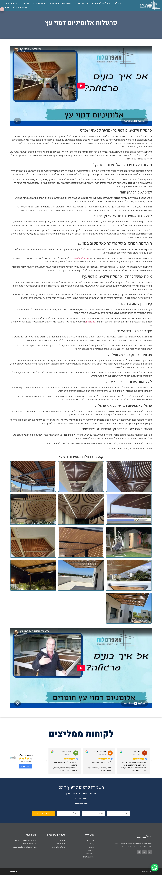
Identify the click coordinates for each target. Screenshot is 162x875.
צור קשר (5, 7)
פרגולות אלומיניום (102, 3)
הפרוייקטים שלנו (20, 7)
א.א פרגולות (90, 321)
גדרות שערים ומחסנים (61, 3)
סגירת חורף (41, 3)
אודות (26, 3)
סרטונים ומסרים (10, 3)
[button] (151, 761)
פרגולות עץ (83, 3)
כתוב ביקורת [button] (25, 766)
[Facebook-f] (150, 852)
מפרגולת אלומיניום (81, 258)
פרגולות (118, 3)
